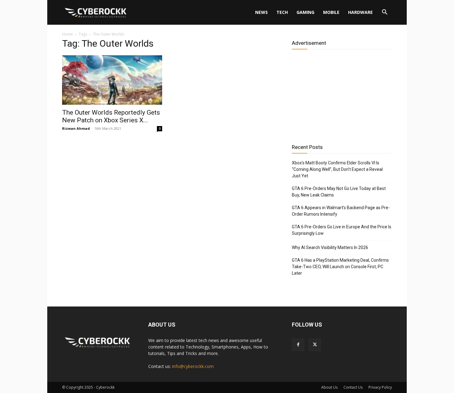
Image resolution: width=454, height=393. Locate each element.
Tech (282, 12)
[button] (384, 13)
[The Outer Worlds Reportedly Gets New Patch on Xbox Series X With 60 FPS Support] (112, 80)
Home (67, 34)
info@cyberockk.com (193, 366)
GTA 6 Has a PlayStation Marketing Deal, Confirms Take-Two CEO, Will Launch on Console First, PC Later (340, 267)
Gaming (305, 12)
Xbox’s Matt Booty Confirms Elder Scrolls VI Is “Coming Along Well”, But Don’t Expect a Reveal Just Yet (337, 169)
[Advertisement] (342, 94)
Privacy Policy (380, 387)
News (261, 12)
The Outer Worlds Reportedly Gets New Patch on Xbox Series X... (111, 116)
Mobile (331, 12)
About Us (329, 387)
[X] (315, 345)
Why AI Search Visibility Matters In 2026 (330, 247)
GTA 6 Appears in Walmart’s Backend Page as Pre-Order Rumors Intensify (341, 211)
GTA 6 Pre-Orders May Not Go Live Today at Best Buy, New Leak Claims (339, 191)
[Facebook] (298, 345)
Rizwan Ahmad (76, 128)
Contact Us (353, 387)
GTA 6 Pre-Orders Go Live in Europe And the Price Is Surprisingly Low (341, 230)
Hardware (360, 12)
